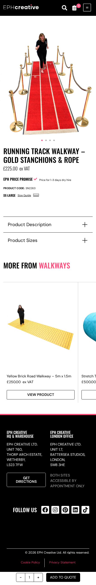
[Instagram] (55, 510)
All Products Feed (54, 527)
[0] (74, 7)
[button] (42, 140)
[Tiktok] (85, 510)
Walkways (54, 265)
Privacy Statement (62, 562)
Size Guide (24, 195)
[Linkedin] (75, 510)
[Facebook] (45, 510)
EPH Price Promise (18, 179)
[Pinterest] (65, 510)
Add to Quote (63, 577)
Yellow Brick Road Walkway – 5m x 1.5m (39, 376)
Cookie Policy (30, 562)
